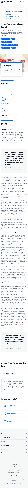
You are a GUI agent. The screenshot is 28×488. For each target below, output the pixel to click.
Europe (13, 47)
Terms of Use (14, 464)
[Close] (24, 9)
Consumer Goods (5, 38)
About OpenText (11, 405)
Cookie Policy (14, 466)
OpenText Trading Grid (7, 41)
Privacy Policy (14, 462)
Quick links (4, 449)
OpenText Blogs (11, 413)
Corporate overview (6, 437)
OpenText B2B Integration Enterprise (10, 44)
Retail (13, 38)
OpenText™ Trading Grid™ (7, 244)
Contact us (10, 421)
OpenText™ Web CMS (16, 483)
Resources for (4, 433)
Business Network (6, 47)
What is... (3, 441)
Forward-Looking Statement (14, 470)
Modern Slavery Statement (14, 472)
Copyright (5, 479)
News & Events (5, 445)
